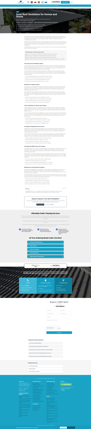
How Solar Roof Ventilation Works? (35, 343)
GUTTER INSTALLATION (50, 384)
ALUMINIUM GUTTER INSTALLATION (52, 393)
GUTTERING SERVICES (50, 383)
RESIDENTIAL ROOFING (36, 384)
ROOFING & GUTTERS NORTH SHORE (25, 398)
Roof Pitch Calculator (36, 408)
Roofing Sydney (26, 388)
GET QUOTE (65, 2)
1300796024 (27, 285)
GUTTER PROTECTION (50, 392)
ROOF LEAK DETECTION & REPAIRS (38, 401)
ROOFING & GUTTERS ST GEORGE (24, 404)
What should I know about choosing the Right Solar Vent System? (41, 356)
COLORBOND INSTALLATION (37, 393)
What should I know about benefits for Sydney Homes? (39, 346)
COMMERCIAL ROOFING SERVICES (38, 386)
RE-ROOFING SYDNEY (36, 398)
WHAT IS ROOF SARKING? (50, 398)
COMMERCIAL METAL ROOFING (37, 390)
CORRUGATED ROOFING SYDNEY (51, 390)
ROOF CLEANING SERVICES (37, 396)
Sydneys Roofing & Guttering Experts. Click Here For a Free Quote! (46, 5)
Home (17, 7)
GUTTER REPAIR (49, 387)
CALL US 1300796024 (50, 204)
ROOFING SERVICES (36, 383)
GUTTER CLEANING (49, 389)
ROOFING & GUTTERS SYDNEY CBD (24, 400)
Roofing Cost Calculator (36, 405)
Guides (20, 7)
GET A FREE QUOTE (40, 204)
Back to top (21, 388)
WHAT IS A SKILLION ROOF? (50, 399)
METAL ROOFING (35, 387)
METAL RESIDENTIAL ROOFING (37, 389)
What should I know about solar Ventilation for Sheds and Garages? (41, 349)
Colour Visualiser (35, 410)
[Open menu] (72, 2)
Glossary (25, 389)
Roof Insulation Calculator (37, 407)
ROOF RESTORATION (36, 395)
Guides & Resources (22, 390)
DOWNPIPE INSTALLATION (37, 392)
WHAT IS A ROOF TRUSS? (50, 401)
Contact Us (20, 389)
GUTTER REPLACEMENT (50, 386)
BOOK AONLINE (35, 266)
